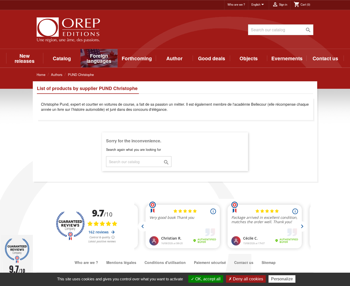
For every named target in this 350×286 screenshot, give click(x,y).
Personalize (282, 279)
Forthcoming (137, 58)
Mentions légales (121, 262)
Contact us (325, 58)
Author (174, 58)
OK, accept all (207, 279)
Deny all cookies (247, 279)
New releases (25, 58)
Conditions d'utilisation (165, 262)
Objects (249, 58)
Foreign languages (99, 58)
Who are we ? (236, 4)
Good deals (211, 58)
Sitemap (269, 262)
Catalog (62, 58)
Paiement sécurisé (210, 262)
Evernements (287, 58)
